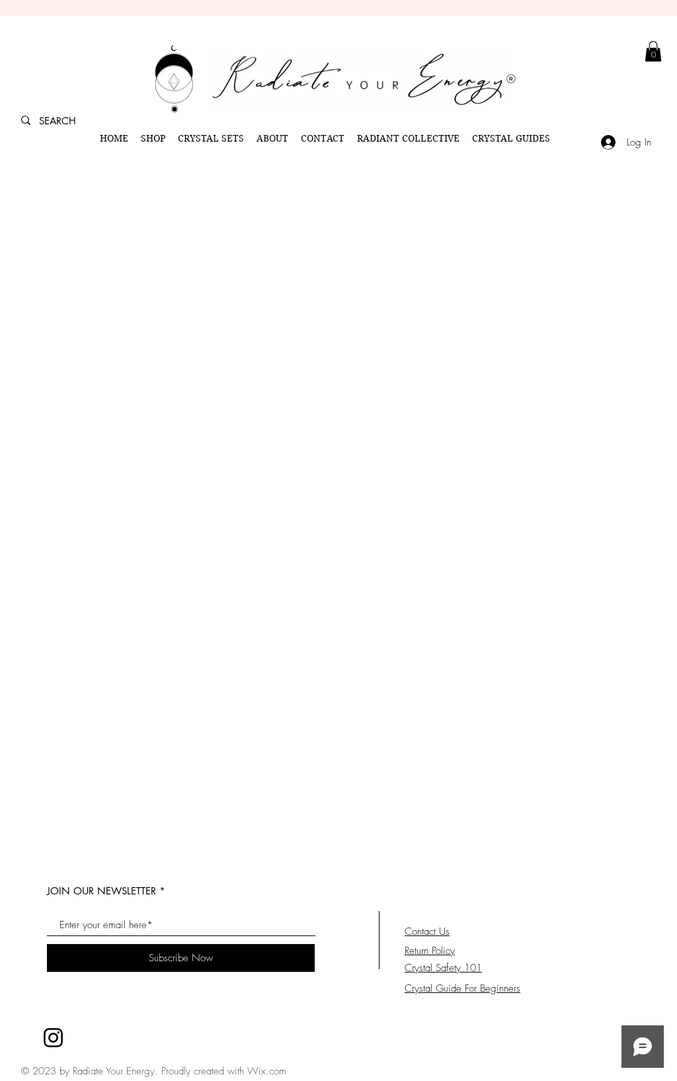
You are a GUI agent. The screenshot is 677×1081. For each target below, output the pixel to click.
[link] (653, 51)
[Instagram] (53, 1038)
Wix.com (266, 1071)
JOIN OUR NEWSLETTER (101, 891)
